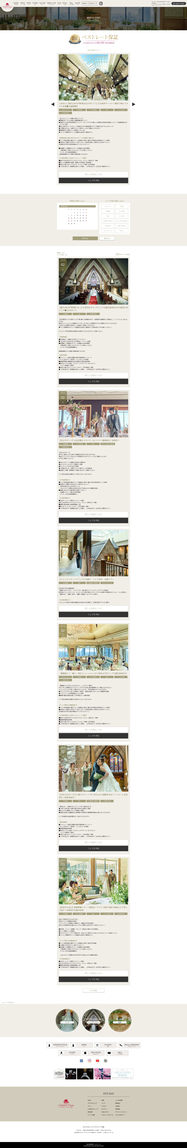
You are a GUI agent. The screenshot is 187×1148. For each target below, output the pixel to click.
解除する (107, 238)
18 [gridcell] (80, 218)
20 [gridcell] (86, 218)
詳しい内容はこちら (93, 174)
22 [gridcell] (71, 220)
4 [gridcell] (80, 212)
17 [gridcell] (77, 218)
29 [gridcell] (71, 223)
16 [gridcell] (74, 218)
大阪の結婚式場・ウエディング (93, 1144)
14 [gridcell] (68, 218)
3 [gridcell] (77, 212)
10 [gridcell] (77, 215)
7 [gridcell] (68, 215)
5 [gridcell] (83, 212)
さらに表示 (93, 990)
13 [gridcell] (86, 215)
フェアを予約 (93, 180)
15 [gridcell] (71, 218)
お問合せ (92, 3)
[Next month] (93, 206)
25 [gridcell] (80, 220)
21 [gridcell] (68, 220)
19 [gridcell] (83, 218)
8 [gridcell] (71, 215)
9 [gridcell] (74, 215)
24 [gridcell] (77, 220)
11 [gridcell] (80, 215)
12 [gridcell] (83, 215)
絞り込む (85, 238)
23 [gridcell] (74, 220)
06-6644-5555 (179, 3)
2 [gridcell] (74, 212)
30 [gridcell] (74, 223)
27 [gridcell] (86, 220)
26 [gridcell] (83, 220)
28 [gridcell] (68, 223)
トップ (3, 1002)
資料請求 (85, 3)
